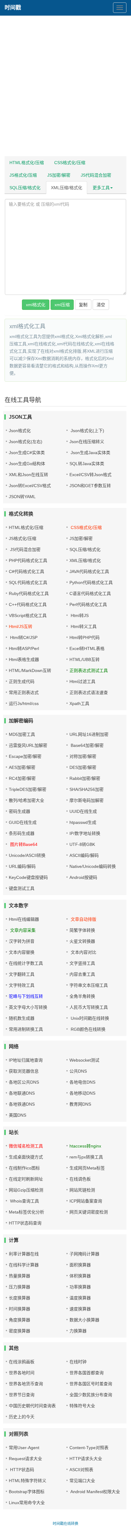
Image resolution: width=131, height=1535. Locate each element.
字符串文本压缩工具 (88, 985)
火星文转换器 (82, 941)
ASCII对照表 (81, 1469)
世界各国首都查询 (86, 1372)
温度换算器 (80, 1297)
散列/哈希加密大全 (26, 800)
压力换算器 (19, 1286)
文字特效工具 (21, 985)
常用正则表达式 (24, 692)
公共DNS (78, 1071)
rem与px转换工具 (86, 1157)
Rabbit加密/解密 (84, 778)
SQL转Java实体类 (86, 463)
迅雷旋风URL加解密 (28, 745)
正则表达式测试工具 (88, 670)
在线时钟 (78, 1361)
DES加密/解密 (82, 767)
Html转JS (79, 615)
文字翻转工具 (21, 974)
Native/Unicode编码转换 (92, 866)
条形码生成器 (21, 833)
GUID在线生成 (23, 822)
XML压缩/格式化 (66, 187)
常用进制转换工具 (26, 1029)
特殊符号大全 (82, 1405)
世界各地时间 (21, 1372)
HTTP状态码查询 (25, 1223)
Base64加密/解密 (86, 745)
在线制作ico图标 (24, 1168)
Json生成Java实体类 (89, 452)
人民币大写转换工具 (88, 1007)
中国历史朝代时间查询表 (32, 1405)
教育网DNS (80, 1104)
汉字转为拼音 (21, 941)
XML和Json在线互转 (28, 474)
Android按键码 (83, 877)
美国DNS (17, 1115)
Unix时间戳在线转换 (89, 1018)
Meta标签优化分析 (26, 1212)
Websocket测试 (84, 1060)
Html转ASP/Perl (24, 648)
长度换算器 (19, 1297)
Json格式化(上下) (86, 430)
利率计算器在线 (24, 1253)
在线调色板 (80, 1179)
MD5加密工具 (22, 734)
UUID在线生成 (83, 811)
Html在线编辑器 (24, 919)
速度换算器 (80, 1308)
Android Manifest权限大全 (94, 1491)
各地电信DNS (82, 1082)
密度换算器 (19, 1330)
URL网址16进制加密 (88, 734)
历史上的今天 (21, 1416)
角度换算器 (19, 1319)
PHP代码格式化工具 (28, 560)
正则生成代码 (21, 681)
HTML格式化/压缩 (26, 162)
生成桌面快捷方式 (26, 1157)
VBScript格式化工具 (28, 615)
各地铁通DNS (22, 1104)
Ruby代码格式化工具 (29, 593)
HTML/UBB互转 (84, 659)
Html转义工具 (83, 626)
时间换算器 (19, 1308)
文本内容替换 (21, 952)
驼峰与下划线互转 (26, 996)
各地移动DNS (82, 1093)
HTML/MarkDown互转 (30, 670)
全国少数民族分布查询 (90, 1394)
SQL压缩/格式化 (25, 187)
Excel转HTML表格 (86, 648)
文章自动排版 (82, 919)
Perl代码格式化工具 (88, 604)
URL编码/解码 (22, 866)
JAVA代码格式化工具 (89, 571)
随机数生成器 (21, 1018)
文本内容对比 (82, 952)
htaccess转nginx (85, 1146)
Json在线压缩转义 (86, 441)
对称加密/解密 (82, 756)
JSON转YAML (22, 496)
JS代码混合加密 (96, 175)
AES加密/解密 (22, 767)
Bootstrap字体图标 (26, 1491)
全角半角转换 (82, 996)
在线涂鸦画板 (21, 1361)
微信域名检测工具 (26, 1146)
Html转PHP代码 (84, 637)
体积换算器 (80, 1275)
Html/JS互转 (20, 626)
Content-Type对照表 (88, 1447)
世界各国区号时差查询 (90, 1383)
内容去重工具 (82, 974)
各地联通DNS (22, 1093)
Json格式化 (20, 430)
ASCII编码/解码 (84, 855)
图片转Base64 (23, 844)
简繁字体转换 (82, 930)
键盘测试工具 (21, 888)
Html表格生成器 (24, 659)
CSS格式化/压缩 (69, 162)
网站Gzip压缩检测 (26, 1190)
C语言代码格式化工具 (90, 593)
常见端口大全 (82, 1480)
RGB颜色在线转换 (87, 1029)
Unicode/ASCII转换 (27, 855)
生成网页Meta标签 (87, 1168)
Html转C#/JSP (23, 637)
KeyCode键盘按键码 (28, 877)
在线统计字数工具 (26, 963)
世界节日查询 (21, 1394)
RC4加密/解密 (22, 778)
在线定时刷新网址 (26, 1179)
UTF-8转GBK (82, 844)
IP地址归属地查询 (26, 1060)
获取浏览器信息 (24, 1071)
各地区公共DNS (24, 1082)
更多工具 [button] (101, 187)
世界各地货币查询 (26, 1383)
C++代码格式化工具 (28, 604)
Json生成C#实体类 (27, 452)
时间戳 (13, 8)
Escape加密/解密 (25, 756)
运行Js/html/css (24, 703)
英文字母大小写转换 (28, 1007)
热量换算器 (19, 1275)
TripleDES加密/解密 (27, 789)
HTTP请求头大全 (85, 1458)
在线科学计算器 (24, 1264)
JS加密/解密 (58, 175)
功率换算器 (80, 1286)
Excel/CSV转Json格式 (90, 474)
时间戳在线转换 (65, 1524)
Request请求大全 (25, 1458)
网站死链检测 (82, 1190)
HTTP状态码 (21, 1469)
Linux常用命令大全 (27, 1502)
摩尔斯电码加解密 (86, 800)
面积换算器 (80, 1264)
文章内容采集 (22, 930)
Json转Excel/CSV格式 (30, 485)
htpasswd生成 (82, 822)
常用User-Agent (24, 1447)
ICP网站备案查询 (85, 1201)
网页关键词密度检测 (88, 1212)
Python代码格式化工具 (91, 582)
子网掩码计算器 (84, 1253)
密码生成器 (19, 811)
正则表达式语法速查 (88, 692)
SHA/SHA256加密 (86, 789)
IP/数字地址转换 (84, 833)
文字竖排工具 (82, 963)
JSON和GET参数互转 (90, 485)
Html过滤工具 (82, 681)
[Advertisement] (65, 87)
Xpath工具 (79, 703)
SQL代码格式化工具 (28, 582)
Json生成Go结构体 (27, 463)
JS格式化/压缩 (23, 175)
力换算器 (78, 1330)
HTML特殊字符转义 (27, 1480)
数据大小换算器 (84, 1319)
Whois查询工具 (24, 1201)
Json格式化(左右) (25, 441)
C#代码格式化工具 (26, 571)
